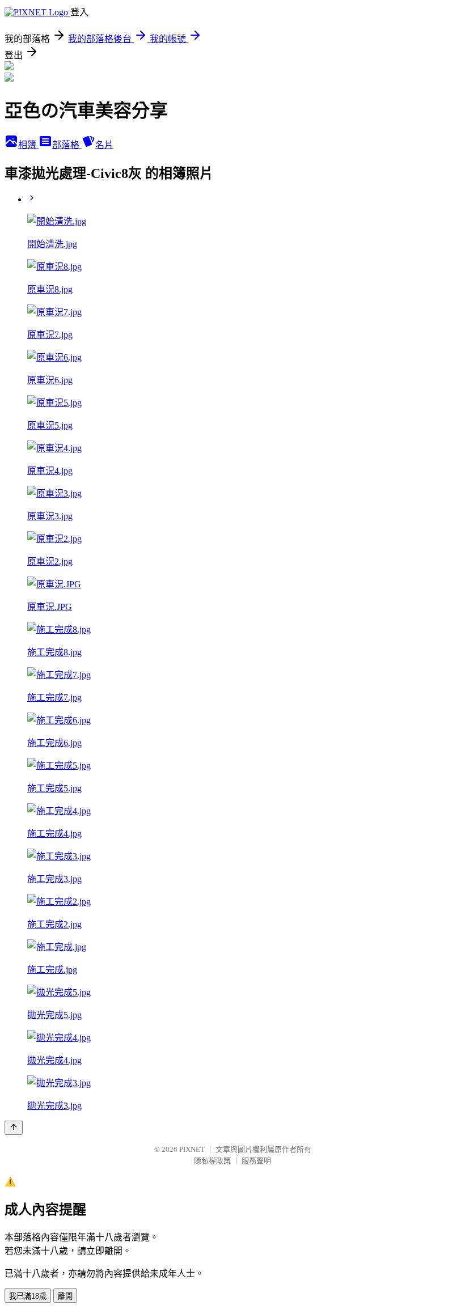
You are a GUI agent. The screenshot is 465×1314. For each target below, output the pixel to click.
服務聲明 (256, 1160)
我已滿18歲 (27, 1296)
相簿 (28, 145)
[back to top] (14, 1128)
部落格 (67, 145)
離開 (65, 1296)
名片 (104, 145)
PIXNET (192, 1149)
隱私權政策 (212, 1160)
